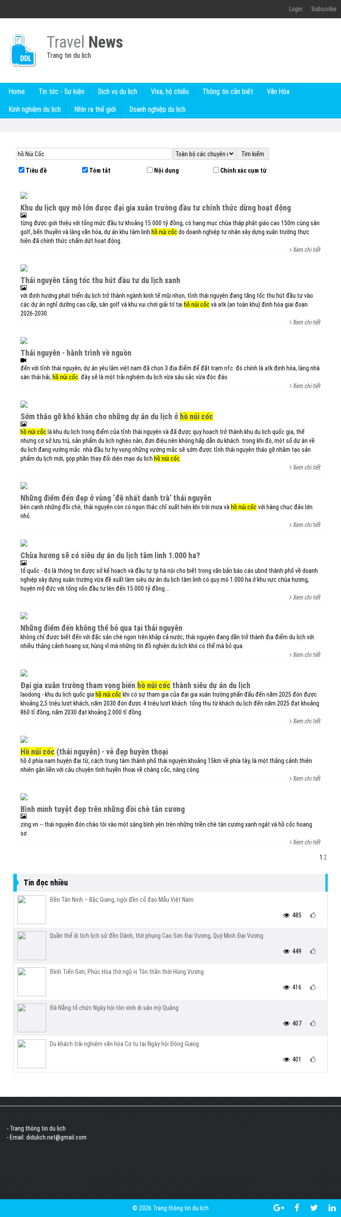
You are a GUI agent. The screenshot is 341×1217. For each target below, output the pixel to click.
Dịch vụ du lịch (117, 91)
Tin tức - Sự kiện (61, 91)
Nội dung (166, 170)
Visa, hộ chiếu (170, 91)
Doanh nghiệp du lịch (158, 109)
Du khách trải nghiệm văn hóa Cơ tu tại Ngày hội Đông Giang (124, 1043)
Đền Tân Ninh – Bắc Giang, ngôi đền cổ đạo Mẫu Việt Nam (122, 899)
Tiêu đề (35, 170)
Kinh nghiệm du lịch (35, 109)
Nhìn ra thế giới (95, 109)
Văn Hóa (278, 91)
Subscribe (324, 8)
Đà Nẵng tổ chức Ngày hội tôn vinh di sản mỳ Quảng (114, 1007)
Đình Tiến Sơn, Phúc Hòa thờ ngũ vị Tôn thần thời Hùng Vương (127, 971)
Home (17, 91)
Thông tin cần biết (227, 91)
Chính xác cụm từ (242, 170)
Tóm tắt (99, 170)
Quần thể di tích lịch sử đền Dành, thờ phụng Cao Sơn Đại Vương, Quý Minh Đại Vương (156, 935)
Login (295, 8)
